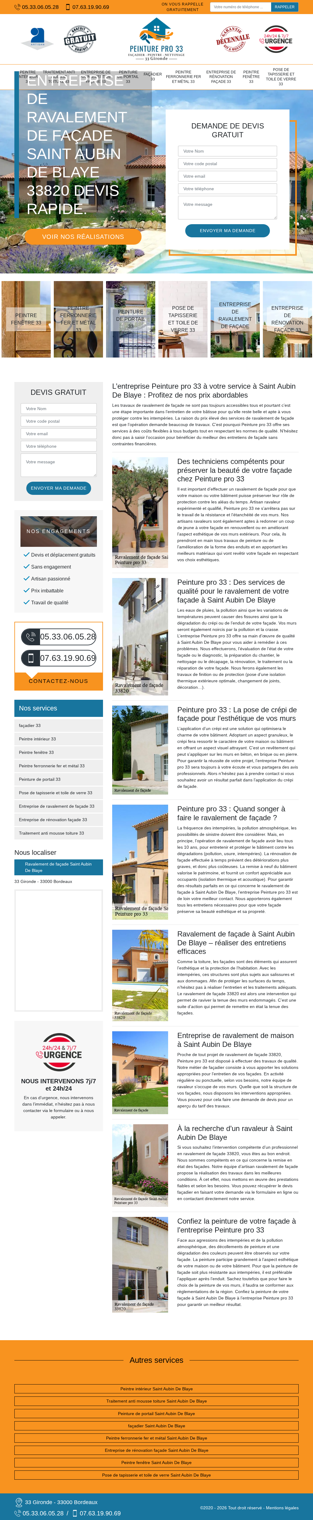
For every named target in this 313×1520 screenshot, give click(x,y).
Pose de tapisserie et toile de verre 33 (281, 77)
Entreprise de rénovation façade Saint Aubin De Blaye (156, 1450)
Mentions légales (282, 1507)
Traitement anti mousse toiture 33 (51, 833)
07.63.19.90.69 (90, 7)
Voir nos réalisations (83, 236)
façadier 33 (153, 76)
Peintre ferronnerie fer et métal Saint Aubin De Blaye (156, 1438)
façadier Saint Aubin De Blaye (156, 1425)
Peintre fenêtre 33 (251, 77)
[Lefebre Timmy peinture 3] (156, 39)
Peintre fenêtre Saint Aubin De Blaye (156, 1462)
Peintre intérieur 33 (37, 738)
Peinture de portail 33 (40, 779)
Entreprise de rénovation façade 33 (221, 77)
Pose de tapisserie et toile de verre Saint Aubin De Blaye (156, 1475)
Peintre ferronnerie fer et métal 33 (183, 77)
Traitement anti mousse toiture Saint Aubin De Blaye (156, 1401)
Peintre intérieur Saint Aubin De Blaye (156, 1388)
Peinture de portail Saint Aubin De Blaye (156, 1413)
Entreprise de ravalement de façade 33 (56, 806)
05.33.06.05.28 (40, 7)
